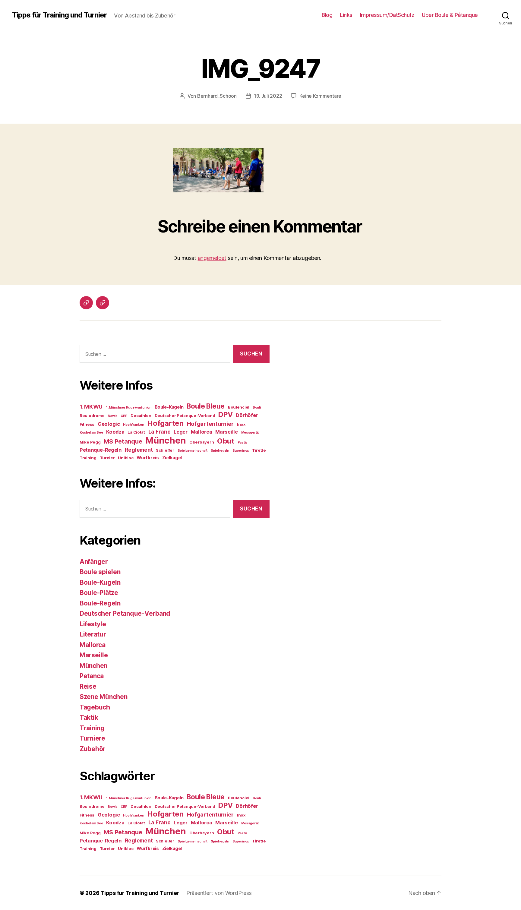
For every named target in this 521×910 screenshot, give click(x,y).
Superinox (240, 451)
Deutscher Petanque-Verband (185, 415)
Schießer (165, 450)
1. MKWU (91, 406)
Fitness (87, 424)
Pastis (243, 442)
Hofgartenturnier (210, 423)
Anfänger (94, 561)
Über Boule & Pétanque (450, 15)
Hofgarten (165, 423)
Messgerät (250, 432)
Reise (88, 686)
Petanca (92, 676)
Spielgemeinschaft (192, 451)
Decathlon (141, 415)
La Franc (159, 431)
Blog (327, 15)
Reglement (139, 450)
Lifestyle (93, 624)
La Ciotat (136, 432)
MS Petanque (123, 441)
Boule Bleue (206, 406)
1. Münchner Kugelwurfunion (128, 407)
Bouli (257, 407)
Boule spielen (100, 572)
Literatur (93, 634)
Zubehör (93, 749)
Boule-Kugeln (169, 407)
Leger (181, 432)
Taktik (89, 717)
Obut (225, 441)
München (165, 440)
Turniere (92, 738)
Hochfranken (133, 425)
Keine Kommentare (320, 96)
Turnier (107, 457)
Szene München (104, 696)
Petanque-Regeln (101, 450)
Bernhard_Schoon (217, 96)
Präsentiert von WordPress (218, 893)
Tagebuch (95, 707)
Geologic (109, 424)
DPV (225, 414)
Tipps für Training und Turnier (59, 15)
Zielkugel (172, 457)
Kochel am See (91, 432)
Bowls (113, 416)
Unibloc (125, 457)
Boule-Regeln (100, 603)
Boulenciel (238, 407)
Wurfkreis (148, 457)
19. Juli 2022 (268, 96)
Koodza (115, 432)
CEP (124, 416)
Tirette (259, 450)
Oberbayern (201, 442)
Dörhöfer (247, 415)
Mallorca (201, 432)
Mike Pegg (90, 442)
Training (88, 457)
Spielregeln (220, 451)
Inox (241, 424)
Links (346, 15)
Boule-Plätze (99, 592)
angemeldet (212, 258)
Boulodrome (92, 415)
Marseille (226, 432)
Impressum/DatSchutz (387, 15)
